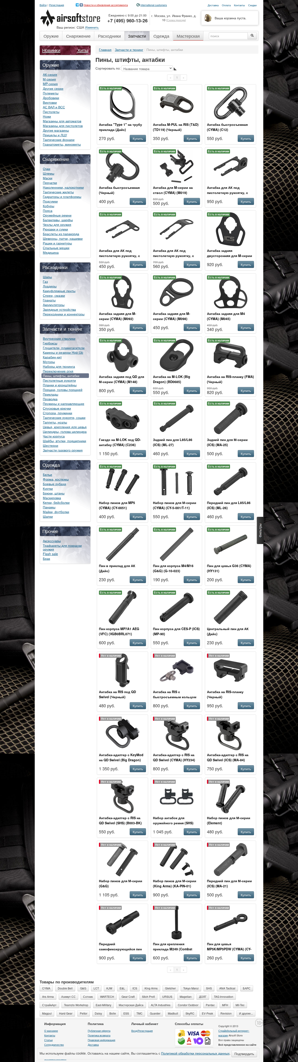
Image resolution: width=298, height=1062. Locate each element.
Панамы (49, 507)
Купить (138, 138)
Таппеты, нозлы (55, 422)
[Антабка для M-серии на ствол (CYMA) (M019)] (176, 165)
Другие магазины (56, 130)
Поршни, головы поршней (62, 389)
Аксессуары (52, 540)
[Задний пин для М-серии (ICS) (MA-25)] (230, 417)
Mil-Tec (240, 1005)
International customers (153, 5)
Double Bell (65, 988)
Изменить (92, 27)
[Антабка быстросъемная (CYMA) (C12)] (230, 102)
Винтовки (50, 102)
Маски (47, 178)
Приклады (50, 394)
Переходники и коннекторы (64, 314)
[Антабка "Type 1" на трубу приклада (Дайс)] (122, 102)
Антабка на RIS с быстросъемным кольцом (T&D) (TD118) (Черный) (174, 696)
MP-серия (50, 83)
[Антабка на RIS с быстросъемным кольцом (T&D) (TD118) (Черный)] (176, 670)
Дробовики (51, 97)
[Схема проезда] (176, 20)
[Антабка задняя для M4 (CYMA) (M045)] (230, 291)
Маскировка (52, 497)
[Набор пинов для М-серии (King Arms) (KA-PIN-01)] (176, 859)
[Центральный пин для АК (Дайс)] (230, 606)
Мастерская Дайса (131, 1005)
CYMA (46, 988)
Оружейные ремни (57, 215)
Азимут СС (68, 997)
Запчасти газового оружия (63, 450)
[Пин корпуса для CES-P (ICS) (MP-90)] (176, 606)
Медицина (51, 252)
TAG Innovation (223, 997)
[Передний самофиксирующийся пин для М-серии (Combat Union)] (122, 922)
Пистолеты (51, 111)
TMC (139, 1013)
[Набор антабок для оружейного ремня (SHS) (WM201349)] (176, 796)
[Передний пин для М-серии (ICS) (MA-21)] (230, 859)
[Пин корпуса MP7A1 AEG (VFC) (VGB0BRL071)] (122, 606)
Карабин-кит (52, 357)
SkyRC (190, 1013)
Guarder (155, 1013)
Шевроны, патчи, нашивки (63, 238)
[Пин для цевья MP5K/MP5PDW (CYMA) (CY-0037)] (230, 922)
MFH (225, 1005)
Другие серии (53, 88)
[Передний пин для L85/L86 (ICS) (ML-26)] (230, 480)
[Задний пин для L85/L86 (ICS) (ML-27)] (176, 417)
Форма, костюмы (56, 479)
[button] (260, 530)
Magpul (47, 1013)
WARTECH (107, 997)
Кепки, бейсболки (56, 502)
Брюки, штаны (53, 493)
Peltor (83, 1013)
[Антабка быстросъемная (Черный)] (122, 165)
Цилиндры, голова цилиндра (65, 431)
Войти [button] (43, 5)
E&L (122, 988)
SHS (209, 988)
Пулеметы (50, 93)
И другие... (246, 1013)
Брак (46, 558)
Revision (226, 1013)
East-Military (103, 1005)
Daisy (98, 1013)
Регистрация (56, 5)
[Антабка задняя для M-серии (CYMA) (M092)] (122, 291)
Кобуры (48, 206)
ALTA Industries (160, 1005)
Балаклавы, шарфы (58, 219)
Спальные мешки (56, 247)
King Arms (151, 988)
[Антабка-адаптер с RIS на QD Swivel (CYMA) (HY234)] (176, 733)
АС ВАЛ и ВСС (54, 107)
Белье (47, 474)
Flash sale (50, 553)
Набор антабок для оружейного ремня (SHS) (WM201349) (173, 822)
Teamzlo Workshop (76, 1005)
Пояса (47, 210)
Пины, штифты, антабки (61, 375)
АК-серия (50, 74)
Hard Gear (65, 1013)
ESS (126, 1013)
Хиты (82, 50)
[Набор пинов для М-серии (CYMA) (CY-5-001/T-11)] (176, 480)
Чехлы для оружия (57, 224)
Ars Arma (48, 997)
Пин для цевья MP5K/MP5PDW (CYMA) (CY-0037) (229, 949)
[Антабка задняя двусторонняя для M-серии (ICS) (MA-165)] (230, 228)
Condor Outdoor (188, 1005)
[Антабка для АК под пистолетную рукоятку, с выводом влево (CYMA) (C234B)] (122, 228)
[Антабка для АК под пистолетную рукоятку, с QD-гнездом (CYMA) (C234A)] (230, 165)
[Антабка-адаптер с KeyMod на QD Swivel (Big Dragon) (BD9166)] (122, 733)
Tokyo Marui (191, 988)
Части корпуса (54, 436)
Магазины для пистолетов (63, 125)
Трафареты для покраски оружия (62, 547)
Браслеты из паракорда (61, 233)
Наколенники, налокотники (63, 187)
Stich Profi (148, 997)
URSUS (167, 997)
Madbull (173, 1013)
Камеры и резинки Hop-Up (63, 352)
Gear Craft (128, 997)
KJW (109, 988)
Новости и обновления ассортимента (106, 5)
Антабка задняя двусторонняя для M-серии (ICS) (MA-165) (229, 255)
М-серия (49, 79)
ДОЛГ (203, 997)
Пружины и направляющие (63, 403)
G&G (83, 988)
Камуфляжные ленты (59, 290)
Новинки (51, 50)
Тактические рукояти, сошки (64, 417)
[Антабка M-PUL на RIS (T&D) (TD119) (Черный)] (176, 102)
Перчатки (50, 182)
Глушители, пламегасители (64, 347)
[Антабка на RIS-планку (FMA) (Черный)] (230, 354)
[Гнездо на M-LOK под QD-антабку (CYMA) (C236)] (122, 417)
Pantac (210, 1005)
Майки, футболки (56, 511)
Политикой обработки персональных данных (195, 1053)
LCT (96, 988)
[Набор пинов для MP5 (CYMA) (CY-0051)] (122, 480)
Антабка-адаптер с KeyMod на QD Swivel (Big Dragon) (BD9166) (121, 759)
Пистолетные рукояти (59, 380)
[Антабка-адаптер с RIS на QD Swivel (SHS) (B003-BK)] (122, 796)
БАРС (247, 988)
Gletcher (170, 988)
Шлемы (48, 173)
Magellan (186, 997)
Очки (46, 168)
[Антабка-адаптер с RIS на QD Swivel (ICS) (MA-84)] (230, 733)
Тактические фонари (58, 139)
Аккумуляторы (53, 304)
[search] (252, 35)
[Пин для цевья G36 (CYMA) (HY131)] (230, 543)
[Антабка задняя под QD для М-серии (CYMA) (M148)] (122, 354)
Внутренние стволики (59, 338)
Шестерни (50, 445)
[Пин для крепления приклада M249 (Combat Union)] (176, 922)
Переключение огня (58, 371)
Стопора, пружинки (57, 413)
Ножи (47, 116)
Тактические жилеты (58, 192)
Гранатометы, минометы (62, 144)
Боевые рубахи (54, 483)
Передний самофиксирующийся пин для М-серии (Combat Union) (122, 949)
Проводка (50, 399)
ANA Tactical (227, 988)
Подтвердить (244, 1053)
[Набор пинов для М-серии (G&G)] (122, 859)
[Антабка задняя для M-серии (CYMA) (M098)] (176, 291)
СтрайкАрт (49, 1005)
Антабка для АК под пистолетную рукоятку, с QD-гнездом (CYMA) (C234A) (230, 192)
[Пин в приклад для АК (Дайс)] (122, 543)
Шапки (48, 516)
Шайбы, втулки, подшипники (64, 440)
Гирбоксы (50, 343)
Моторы (49, 361)
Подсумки (50, 201)
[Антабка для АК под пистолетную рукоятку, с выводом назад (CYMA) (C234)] (176, 228)
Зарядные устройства (59, 309)
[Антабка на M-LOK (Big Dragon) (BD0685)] (176, 354)
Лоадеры (50, 286)
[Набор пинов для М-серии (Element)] (230, 796)
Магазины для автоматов (62, 121)
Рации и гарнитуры (57, 243)
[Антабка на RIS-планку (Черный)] (230, 670)
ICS (134, 988)
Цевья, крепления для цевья (65, 426)
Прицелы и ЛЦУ (55, 135)
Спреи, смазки (54, 295)
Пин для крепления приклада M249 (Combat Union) (172, 949)
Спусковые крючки (57, 408)
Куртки (48, 488)
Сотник (88, 997)
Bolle (112, 1013)
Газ (45, 281)
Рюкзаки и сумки (55, 229)
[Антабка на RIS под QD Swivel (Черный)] (122, 670)
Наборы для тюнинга (59, 366)
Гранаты (49, 300)
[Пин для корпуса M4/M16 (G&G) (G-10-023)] (176, 543)
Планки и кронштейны (60, 385)
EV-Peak (207, 1013)
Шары (47, 276)
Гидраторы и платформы (62, 196)
